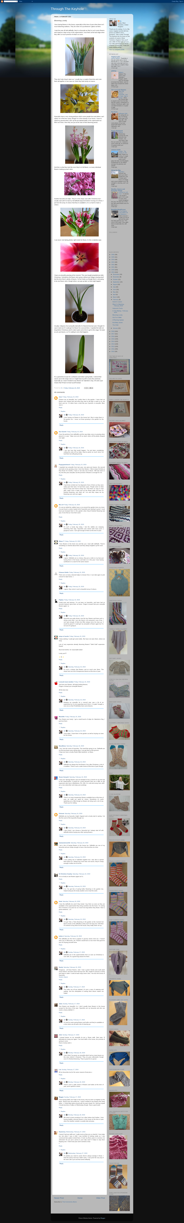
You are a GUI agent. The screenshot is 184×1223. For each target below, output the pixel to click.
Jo (64, 415)
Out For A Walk (117, 317)
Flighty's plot (115, 57)
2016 (113, 336)
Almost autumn (115, 58)
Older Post (100, 1198)
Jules (60, 1003)
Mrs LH (61, 504)
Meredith (62, 716)
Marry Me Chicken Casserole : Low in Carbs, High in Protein (123, 95)
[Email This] (85, 388)
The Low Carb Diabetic (118, 90)
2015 (113, 339)
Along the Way (116, 170)
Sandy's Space (63, 977)
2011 (113, 349)
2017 (113, 334)
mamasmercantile (64, 843)
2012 (113, 346)
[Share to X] (89, 388)
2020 (113, 269)
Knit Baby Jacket (118, 322)
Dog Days (121, 171)
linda (60, 901)
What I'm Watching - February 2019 (119, 305)
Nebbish (121, 72)
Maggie (61, 1097)
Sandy (61, 967)
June (114, 289)
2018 (113, 331)
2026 (113, 254)
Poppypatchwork (64, 464)
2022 (113, 264)
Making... (121, 132)
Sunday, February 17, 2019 (76, 952)
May (114, 292)
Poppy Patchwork (117, 131)
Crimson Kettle (64, 572)
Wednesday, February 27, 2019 (75, 1132)
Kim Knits (114, 112)
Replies (63, 411)
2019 (113, 272)
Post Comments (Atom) (69, 1202)
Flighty (61, 600)
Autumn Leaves (117, 301)
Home (80, 1198)
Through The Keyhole (67, 9)
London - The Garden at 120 (123, 152)
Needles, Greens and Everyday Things (118, 189)
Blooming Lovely (117, 315)
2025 (113, 257)
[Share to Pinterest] (92, 388)
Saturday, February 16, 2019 (77, 667)
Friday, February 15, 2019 (70, 397)
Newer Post (59, 1198)
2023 (113, 262)
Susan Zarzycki (64, 777)
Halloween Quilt (123, 113)
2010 (113, 351)
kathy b (61, 936)
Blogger (103, 1218)
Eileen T (61, 541)
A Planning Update (118, 320)
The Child (115, 325)
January (115, 328)
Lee (60, 1069)
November (116, 277)
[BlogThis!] (87, 388)
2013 (113, 344)
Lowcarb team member (66, 682)
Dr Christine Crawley (65, 874)
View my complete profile (116, 49)
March (115, 297)
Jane (60, 397)
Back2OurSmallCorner (118, 209)
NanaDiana (62, 746)
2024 (113, 259)
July (114, 287)
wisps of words (64, 636)
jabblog (113, 71)
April (114, 294)
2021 (113, 267)
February (116, 299)
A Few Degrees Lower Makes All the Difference (123, 212)
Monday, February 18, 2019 (76, 1052)
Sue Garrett (62, 431)
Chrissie (61, 813)
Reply (60, 407)
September (116, 282)
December (116, 274)
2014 (113, 341)
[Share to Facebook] (90, 388)
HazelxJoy (62, 1132)
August (115, 284)
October (115, 279)
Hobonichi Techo (118, 308)
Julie (60, 1035)
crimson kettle (116, 149)
